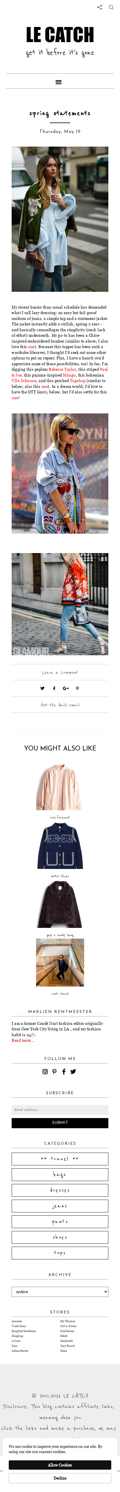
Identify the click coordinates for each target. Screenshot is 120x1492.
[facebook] (64, 1072)
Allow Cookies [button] (60, 1465)
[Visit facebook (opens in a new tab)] (54, 688)
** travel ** (60, 1159)
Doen (63, 1351)
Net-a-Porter (68, 1326)
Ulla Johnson (24, 380)
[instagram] (46, 1072)
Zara (14, 1346)
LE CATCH (60, 34)
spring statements (60, 113)
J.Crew (16, 1341)
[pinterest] (55, 1072)
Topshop (78, 380)
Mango (69, 375)
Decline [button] (60, 1478)
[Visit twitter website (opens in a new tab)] (42, 688)
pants (60, 1221)
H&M (63, 1336)
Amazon (17, 1321)
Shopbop (17, 1336)
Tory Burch (67, 1346)
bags (60, 1174)
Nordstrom (67, 1331)
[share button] (111, 7)
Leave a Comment (60, 672)
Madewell (66, 1341)
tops (60, 1253)
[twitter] (74, 1072)
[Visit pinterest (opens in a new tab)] (77, 688)
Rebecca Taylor (62, 369)
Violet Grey (19, 1326)
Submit (60, 1123)
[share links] (100, 7)
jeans (60, 1206)
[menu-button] (60, 81)
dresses (60, 1190)
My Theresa (67, 1321)
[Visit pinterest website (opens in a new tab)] (24, 159)
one (31, 346)
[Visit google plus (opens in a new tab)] (65, 688)
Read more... (23, 1040)
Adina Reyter (20, 1351)
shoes (60, 1237)
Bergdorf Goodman (24, 1331)
